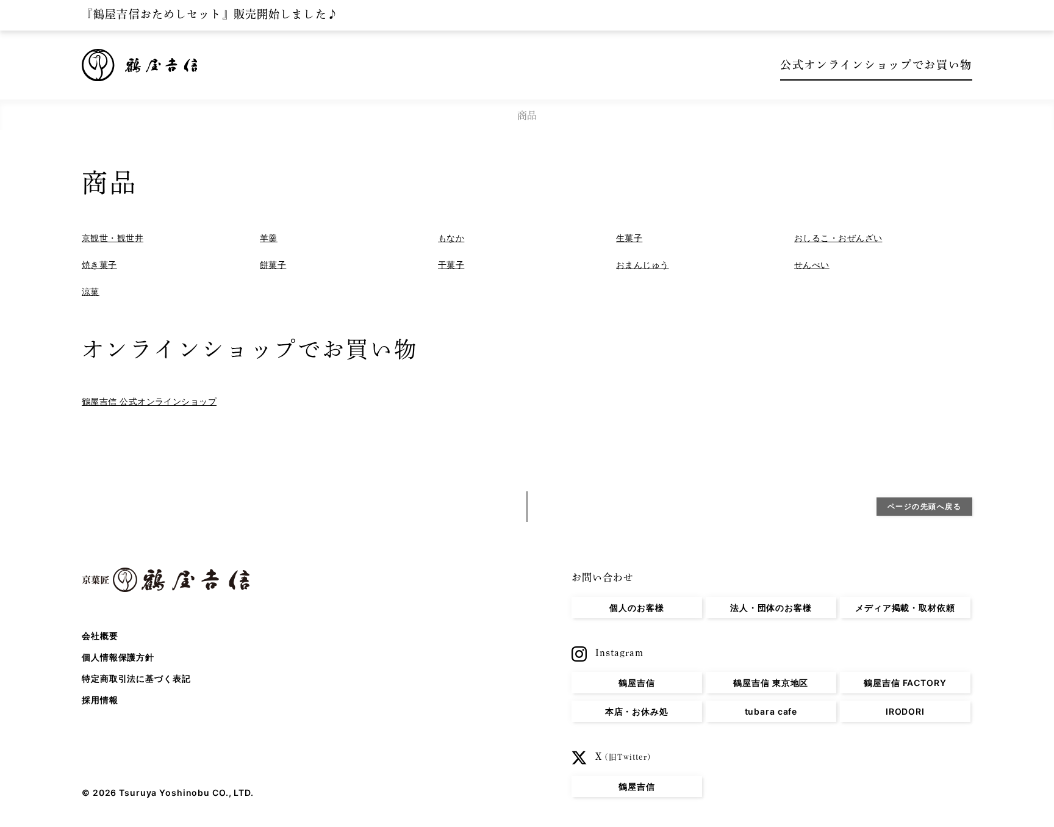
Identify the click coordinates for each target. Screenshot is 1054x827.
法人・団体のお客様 (771, 607)
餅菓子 (273, 264)
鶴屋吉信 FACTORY (905, 682)
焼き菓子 (99, 264)
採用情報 (100, 700)
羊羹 (269, 238)
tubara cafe (771, 711)
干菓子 (451, 264)
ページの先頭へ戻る (924, 506)
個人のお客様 (636, 607)
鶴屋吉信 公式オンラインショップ (149, 401)
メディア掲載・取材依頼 (905, 607)
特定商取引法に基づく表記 (136, 678)
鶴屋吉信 (636, 682)
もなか (451, 238)
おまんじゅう (642, 264)
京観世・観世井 (112, 238)
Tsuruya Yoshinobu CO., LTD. (186, 792)
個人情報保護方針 (118, 657)
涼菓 (90, 291)
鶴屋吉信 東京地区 (770, 682)
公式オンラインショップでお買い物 (876, 64)
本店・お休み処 (637, 711)
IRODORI (905, 711)
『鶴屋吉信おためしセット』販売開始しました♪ (210, 14)
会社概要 (100, 635)
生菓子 (629, 238)
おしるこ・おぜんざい (838, 238)
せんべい (812, 264)
